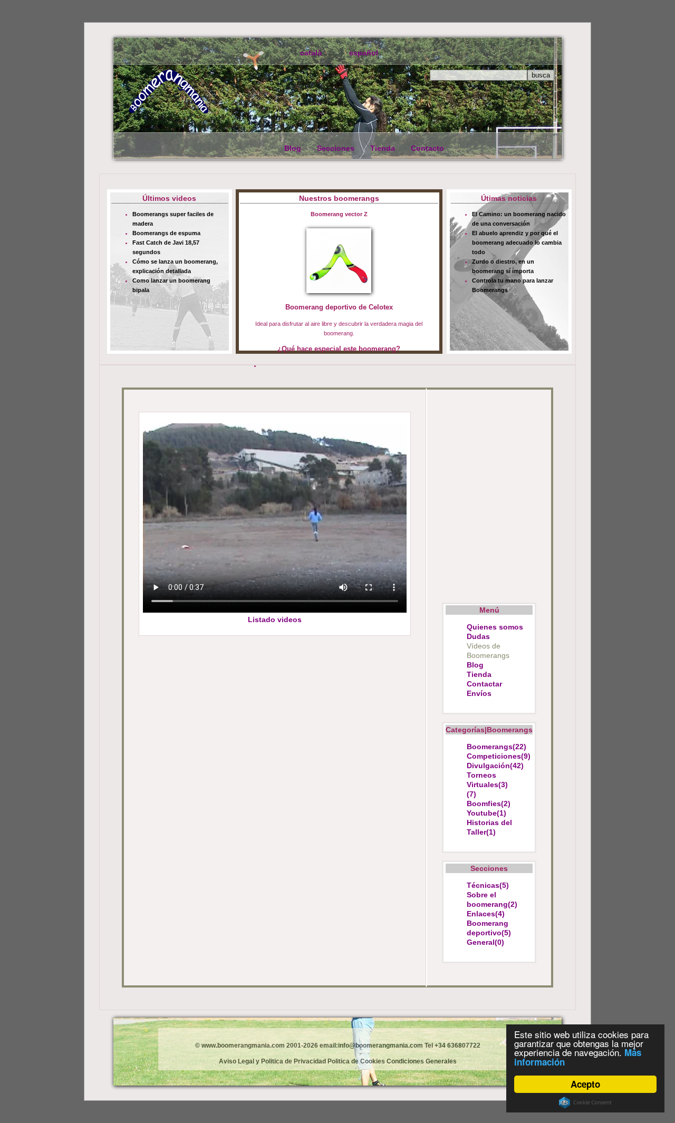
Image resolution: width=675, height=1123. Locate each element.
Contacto (427, 148)
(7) (471, 794)
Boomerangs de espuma (166, 233)
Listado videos (275, 619)
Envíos (479, 693)
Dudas (478, 636)
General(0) (485, 942)
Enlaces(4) (486, 913)
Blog (292, 148)
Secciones (335, 148)
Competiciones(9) (499, 756)
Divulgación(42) (495, 765)
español (363, 53)
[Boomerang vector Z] (339, 262)
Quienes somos (495, 627)
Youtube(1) (486, 813)
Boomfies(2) (488, 803)
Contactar (484, 684)
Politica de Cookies (355, 1061)
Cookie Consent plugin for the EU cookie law (585, 1102)
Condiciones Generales (421, 1061)
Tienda (382, 148)
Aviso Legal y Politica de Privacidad (272, 1061)
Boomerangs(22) (496, 746)
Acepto (585, 1084)
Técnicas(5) (488, 885)
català (311, 53)
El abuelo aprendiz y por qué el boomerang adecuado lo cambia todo (517, 242)
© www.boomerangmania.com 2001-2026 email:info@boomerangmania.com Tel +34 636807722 (337, 1045)
